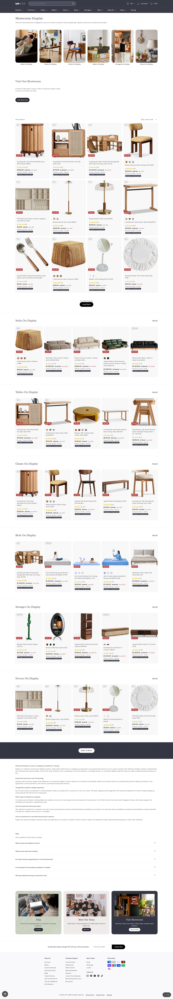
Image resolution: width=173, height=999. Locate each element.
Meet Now (86, 929)
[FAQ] (38, 905)
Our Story (47, 962)
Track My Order (70, 962)
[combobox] (52, 4)
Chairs (65, 10)
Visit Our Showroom (50, 979)
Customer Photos (50, 970)
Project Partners (49, 976)
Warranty (68, 973)
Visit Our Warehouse (50, 981)
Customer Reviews (50, 968)
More (99, 10)
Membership (69, 965)
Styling (133, 10)
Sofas (43, 10)
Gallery (46, 965)
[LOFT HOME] (20, 3)
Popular (18, 10)
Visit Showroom (22, 100)
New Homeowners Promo (73, 979)
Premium (31, 10)
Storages (88, 10)
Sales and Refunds (71, 970)
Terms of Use (90, 995)
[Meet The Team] (86, 905)
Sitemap (109, 995)
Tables (54, 10)
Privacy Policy (100, 995)
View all (155, 320)
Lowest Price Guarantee (72, 976)
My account (69, 981)
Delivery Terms (70, 968)
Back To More (86, 750)
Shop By (111, 10)
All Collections (48, 984)
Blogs (46, 973)
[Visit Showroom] (135, 905)
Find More (38, 929)
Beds (76, 10)
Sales (122, 10)
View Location (134, 929)
